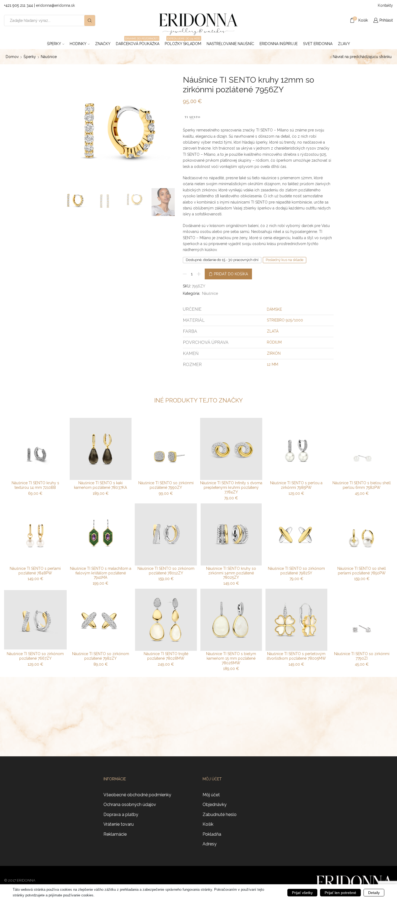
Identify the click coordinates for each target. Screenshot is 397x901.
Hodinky (78, 44)
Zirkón (274, 353)
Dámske (274, 309)
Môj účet (211, 794)
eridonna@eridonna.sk (55, 5)
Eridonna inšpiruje (279, 44)
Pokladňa (212, 834)
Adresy (210, 843)
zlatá (272, 331)
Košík (208, 824)
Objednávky (215, 804)
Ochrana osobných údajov (129, 804)
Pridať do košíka (231, 274)
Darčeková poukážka (137, 42)
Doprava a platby (120, 814)
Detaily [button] (374, 892)
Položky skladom (183, 42)
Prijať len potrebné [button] (340, 892)
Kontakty (385, 5)
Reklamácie (115, 834)
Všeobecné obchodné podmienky (137, 794)
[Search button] (89, 20)
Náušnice (49, 57)
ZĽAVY (344, 44)
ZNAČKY (102, 44)
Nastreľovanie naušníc (230, 44)
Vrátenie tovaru (118, 824)
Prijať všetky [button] (302, 892)
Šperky (54, 44)
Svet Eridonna (317, 44)
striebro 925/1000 (285, 320)
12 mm (272, 364)
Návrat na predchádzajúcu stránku (362, 57)
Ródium (274, 342)
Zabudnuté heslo (220, 814)
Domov (12, 57)
